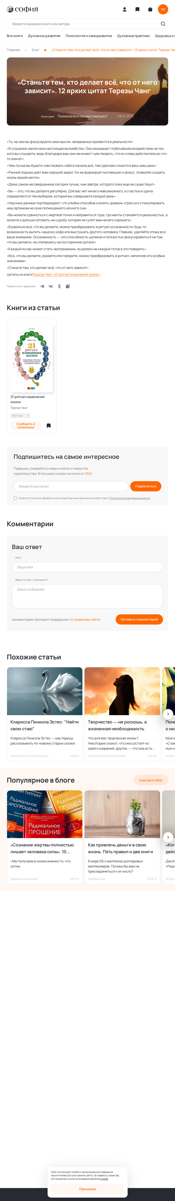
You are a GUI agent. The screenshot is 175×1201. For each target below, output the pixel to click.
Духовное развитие (44, 35)
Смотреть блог (151, 780)
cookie (104, 1179)
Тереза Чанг (19, 407)
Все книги (15, 35)
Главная (13, 49)
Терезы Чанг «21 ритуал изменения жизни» (66, 274)
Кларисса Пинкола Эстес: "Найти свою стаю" (44, 725)
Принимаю (87, 1189)
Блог (35, 49)
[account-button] (125, 9)
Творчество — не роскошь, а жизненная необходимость (117, 725)
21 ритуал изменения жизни (27, 399)
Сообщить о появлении (25, 425)
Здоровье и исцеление (24, 879)
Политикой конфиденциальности (130, 498)
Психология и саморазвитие (89, 35)
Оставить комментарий (139, 619)
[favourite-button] (48, 425)
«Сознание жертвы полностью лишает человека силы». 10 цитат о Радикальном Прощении (43, 848)
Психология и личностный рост (82, 116)
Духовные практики (133, 35)
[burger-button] (163, 9)
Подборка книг (97, 879)
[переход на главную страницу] (22, 9)
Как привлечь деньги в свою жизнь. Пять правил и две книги (120, 848)
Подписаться (145, 486)
